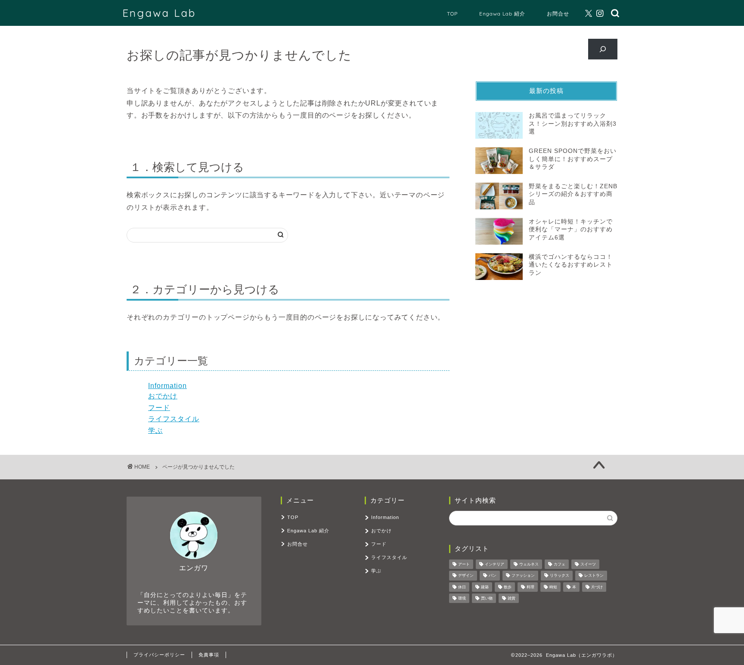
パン (492, 576)
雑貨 (511, 598)
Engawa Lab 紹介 (502, 13)
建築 (485, 587)
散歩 (508, 587)
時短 (553, 587)
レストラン (594, 576)
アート (464, 564)
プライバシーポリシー (159, 654)
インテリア (494, 564)
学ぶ (155, 430)
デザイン (466, 576)
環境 (462, 598)
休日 (462, 587)
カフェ (559, 564)
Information (167, 385)
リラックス (559, 576)
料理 (530, 587)
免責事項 (208, 654)
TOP (452, 13)
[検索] (603, 49)
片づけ (597, 587)
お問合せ (558, 13)
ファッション (523, 576)
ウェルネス (529, 564)
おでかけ (162, 396)
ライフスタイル (173, 419)
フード (159, 407)
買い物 (487, 598)
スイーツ (588, 564)
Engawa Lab (159, 12)
